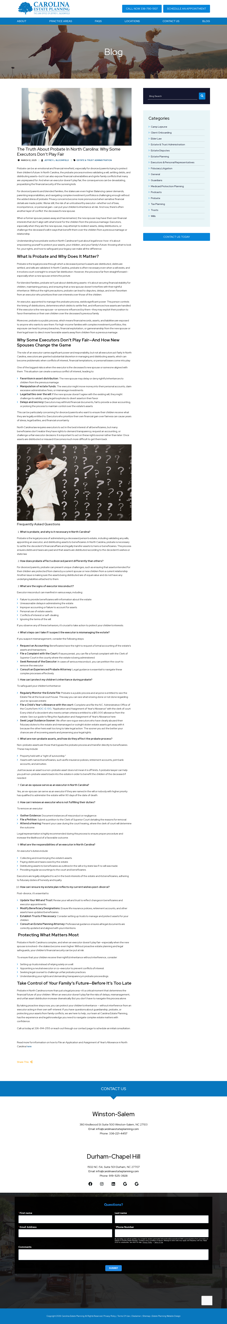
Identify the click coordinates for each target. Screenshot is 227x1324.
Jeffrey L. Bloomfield (56, 160)
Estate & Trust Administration (168, 144)
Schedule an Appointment (186, 8)
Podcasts (156, 192)
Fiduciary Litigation (161, 168)
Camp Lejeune (159, 126)
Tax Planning (158, 204)
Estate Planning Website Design (166, 1316)
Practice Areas (60, 21)
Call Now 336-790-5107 (142, 8)
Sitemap (146, 1316)
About (21, 21)
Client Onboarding (161, 132)
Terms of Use (124, 1316)
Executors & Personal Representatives (172, 162)
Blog (206, 21)
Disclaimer (136, 1316)
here (29, 1046)
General (155, 174)
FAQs (98, 21)
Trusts (154, 210)
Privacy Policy (109, 1316)
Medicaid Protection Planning (167, 186)
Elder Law (156, 138)
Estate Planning (160, 156)
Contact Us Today (176, 237)
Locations (132, 21)
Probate (155, 198)
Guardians (156, 180)
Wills (153, 216)
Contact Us (171, 21)
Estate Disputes (160, 150)
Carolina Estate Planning (73, 1316)
